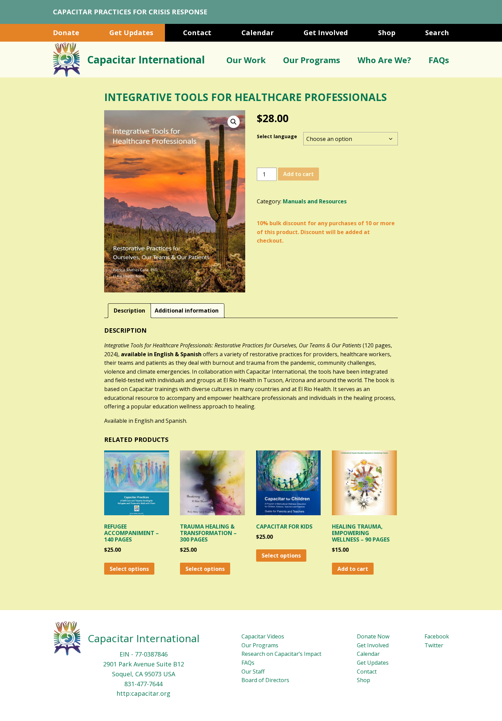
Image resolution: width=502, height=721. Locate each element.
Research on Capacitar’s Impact (281, 654)
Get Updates (131, 32)
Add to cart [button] (352, 569)
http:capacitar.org (143, 693)
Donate (66, 32)
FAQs (439, 60)
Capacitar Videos (262, 636)
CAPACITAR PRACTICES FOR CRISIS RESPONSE (130, 11)
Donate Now (373, 636)
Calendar (257, 32)
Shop (386, 32)
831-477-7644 (143, 684)
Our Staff (253, 671)
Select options (129, 569)
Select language (277, 136)
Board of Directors (265, 680)
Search (437, 32)
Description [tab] (129, 310)
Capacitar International (143, 638)
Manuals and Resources (315, 201)
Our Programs (311, 60)
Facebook (436, 636)
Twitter (433, 645)
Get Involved (326, 32)
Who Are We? (384, 60)
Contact (197, 32)
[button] (233, 122)
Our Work (246, 60)
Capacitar (146, 60)
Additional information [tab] (187, 310)
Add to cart (298, 174)
